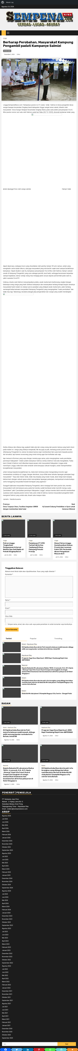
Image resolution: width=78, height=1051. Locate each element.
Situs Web (8, 616)
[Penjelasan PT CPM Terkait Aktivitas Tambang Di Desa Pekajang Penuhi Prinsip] (39, 528)
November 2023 (7, 919)
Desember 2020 (7, 1028)
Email (7, 608)
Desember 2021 (7, 991)
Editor (18, 54)
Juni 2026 (5, 822)
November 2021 (7, 994)
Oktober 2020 (6, 1035)
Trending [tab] (58, 639)
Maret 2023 (5, 944)
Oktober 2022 (6, 960)
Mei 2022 (5, 975)
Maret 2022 (5, 981)
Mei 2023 (5, 938)
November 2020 (7, 1032)
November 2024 (7, 881)
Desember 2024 (7, 878)
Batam (24, 644)
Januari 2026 (6, 837)
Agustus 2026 (6, 816)
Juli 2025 (5, 856)
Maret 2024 (5, 906)
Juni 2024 (5, 897)
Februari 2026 (6, 834)
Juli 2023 (5, 931)
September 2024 (7, 888)
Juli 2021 (5, 1006)
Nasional (24, 665)
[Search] (75, 33)
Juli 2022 (5, 969)
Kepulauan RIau (32, 644)
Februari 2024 (6, 909)
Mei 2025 (5, 863)
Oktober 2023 (6, 922)
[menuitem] (2, 2)
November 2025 (7, 844)
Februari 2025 (6, 872)
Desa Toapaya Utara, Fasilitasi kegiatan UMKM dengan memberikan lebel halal (20, 506)
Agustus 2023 (6, 928)
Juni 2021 (5, 1010)
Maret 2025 (5, 869)
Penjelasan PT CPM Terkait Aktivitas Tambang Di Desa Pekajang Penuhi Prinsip (37, 547)
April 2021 (5, 1016)
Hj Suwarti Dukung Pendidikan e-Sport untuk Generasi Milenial (58, 506)
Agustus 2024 (6, 891)
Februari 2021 (6, 1022)
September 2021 (7, 1000)
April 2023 (5, 941)
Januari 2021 (6, 1025)
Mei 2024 (5, 900)
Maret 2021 (5, 1019)
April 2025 (5, 866)
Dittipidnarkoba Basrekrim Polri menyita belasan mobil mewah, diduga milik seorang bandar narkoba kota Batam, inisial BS (47, 648)
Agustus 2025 (6, 853)
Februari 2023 (6, 947)
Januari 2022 (6, 988)
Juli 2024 (5, 894)
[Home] (4, 32)
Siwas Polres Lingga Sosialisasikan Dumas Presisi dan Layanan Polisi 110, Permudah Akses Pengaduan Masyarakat (63, 548)
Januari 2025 (6, 875)
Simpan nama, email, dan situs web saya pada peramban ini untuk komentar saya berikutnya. (40, 624)
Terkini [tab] (9, 639)
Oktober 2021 (6, 997)
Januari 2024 (6, 913)
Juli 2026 (5, 819)
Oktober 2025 (6, 847)
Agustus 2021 (6, 1003)
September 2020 (7, 1038)
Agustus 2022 (6, 966)
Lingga (5, 38)
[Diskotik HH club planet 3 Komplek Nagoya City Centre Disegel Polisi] (12, 693)
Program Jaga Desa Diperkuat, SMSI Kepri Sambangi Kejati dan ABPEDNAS (57, 731)
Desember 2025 (7, 841)
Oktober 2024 (6, 884)
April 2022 (5, 978)
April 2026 (5, 828)
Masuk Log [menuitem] (9, 2)
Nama (7, 600)
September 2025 (7, 850)
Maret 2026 (5, 831)
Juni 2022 (5, 972)
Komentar (9, 574)
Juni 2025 (5, 859)
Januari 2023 (6, 950)
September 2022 (7, 963)
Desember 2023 (7, 916)
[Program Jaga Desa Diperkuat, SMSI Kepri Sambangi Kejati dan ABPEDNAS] (12, 658)
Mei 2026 (5, 825)
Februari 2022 (6, 985)
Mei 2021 (5, 1013)
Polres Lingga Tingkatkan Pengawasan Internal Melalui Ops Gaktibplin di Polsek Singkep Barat (13, 547)
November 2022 (7, 956)
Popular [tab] (33, 639)
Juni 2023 (5, 935)
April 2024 (5, 903)
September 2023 (7, 925)
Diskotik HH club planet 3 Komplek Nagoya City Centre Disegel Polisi (47, 693)
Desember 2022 (7, 953)
